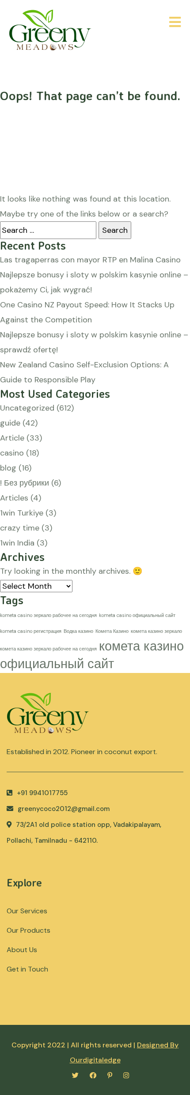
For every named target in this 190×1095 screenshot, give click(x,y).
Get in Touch (27, 969)
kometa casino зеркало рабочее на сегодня (48, 615)
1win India (17, 543)
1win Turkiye (21, 513)
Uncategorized (27, 408)
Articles (14, 498)
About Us (22, 949)
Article (12, 438)
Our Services (27, 911)
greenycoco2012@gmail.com (64, 808)
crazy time (19, 528)
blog (8, 468)
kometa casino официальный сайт (137, 615)
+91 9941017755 (42, 793)
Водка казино (78, 631)
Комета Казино (112, 631)
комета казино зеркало (156, 631)
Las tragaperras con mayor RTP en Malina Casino (90, 259)
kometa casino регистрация (30, 631)
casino (12, 453)
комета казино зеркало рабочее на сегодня (48, 649)
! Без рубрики (24, 483)
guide (10, 423)
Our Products (28, 930)
